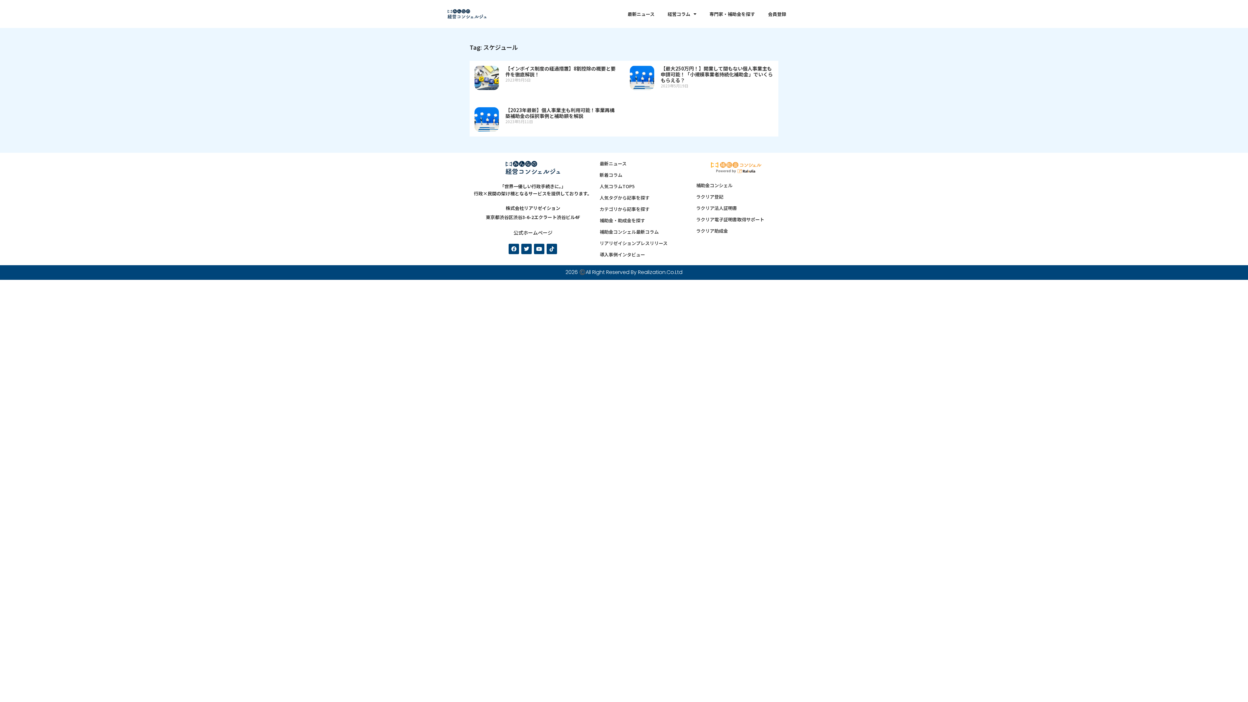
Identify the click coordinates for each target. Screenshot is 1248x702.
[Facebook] (514, 249)
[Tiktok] (552, 249)
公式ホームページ (533, 232)
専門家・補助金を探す (732, 14)
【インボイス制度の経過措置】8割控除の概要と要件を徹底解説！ (560, 71)
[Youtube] (539, 249)
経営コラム (679, 14)
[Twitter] (526, 249)
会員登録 (777, 14)
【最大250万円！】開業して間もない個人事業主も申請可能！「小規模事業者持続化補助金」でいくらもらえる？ (717, 74)
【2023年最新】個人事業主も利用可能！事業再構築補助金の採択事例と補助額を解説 (560, 113)
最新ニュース (641, 14)
